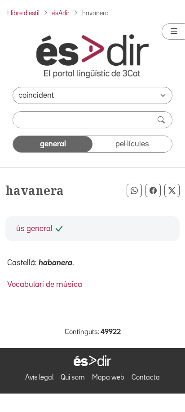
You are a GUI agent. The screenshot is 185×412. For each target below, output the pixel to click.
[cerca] (162, 119)
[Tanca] (173, 31)
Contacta (146, 378)
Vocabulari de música (44, 284)
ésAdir (61, 13)
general (53, 144)
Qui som (73, 378)
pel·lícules (132, 144)
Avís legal (39, 378)
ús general (34, 228)
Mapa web (108, 378)
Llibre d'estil (23, 13)
